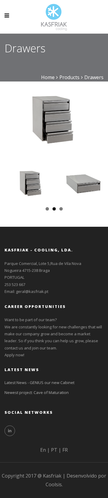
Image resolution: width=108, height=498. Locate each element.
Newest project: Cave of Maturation (36, 392)
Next (93, 115)
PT (54, 450)
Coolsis (54, 484)
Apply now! (14, 355)
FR (65, 450)
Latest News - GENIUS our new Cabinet (39, 382)
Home (48, 77)
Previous (15, 115)
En (43, 450)
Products (69, 77)
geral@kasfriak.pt (32, 291)
